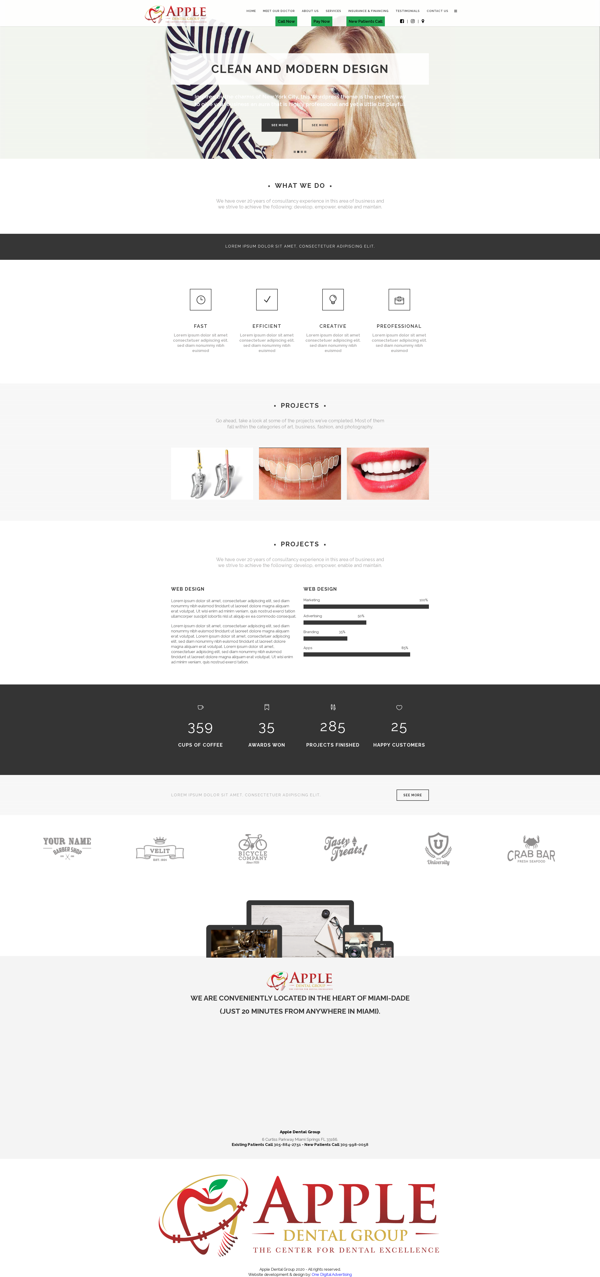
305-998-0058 (354, 1144)
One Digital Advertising (331, 1274)
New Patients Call (365, 21)
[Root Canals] (177, 494)
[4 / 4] (552, 79)
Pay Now (322, 21)
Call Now (286, 21)
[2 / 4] (48, 79)
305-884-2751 (288, 1144)
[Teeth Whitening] (353, 494)
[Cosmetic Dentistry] (265, 494)
